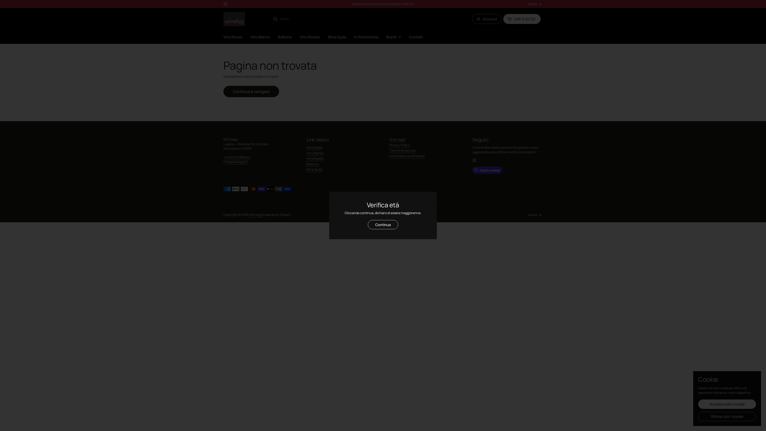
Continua (383, 224)
